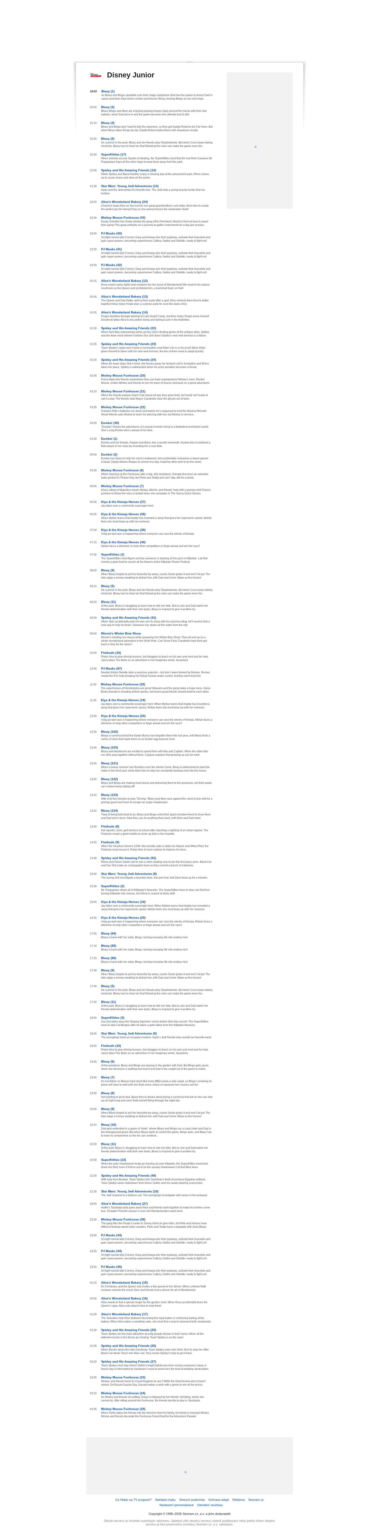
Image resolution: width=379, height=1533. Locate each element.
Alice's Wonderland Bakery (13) (124, 296)
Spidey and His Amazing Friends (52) (128, 858)
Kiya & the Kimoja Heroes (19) (123, 700)
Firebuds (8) (110, 826)
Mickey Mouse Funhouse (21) (123, 391)
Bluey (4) (107, 123)
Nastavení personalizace (176, 1505)
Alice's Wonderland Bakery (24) (124, 202)
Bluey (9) (107, 570)
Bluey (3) (107, 107)
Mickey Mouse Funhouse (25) (123, 1409)
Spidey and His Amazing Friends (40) (128, 1175)
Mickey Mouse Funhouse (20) (123, 375)
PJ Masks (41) (111, 249)
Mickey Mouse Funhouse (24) (123, 1393)
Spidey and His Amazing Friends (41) (128, 617)
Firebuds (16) (111, 652)
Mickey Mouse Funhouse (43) (123, 217)
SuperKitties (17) (113, 154)
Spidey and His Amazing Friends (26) (128, 1345)
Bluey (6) (107, 1061)
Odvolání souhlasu (210, 1505)
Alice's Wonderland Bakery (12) (124, 280)
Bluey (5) (107, 138)
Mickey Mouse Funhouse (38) (123, 1219)
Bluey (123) (109, 795)
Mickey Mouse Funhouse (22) (123, 407)
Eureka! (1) (109, 438)
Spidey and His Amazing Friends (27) (128, 1361)
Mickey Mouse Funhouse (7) (122, 486)
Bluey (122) (109, 779)
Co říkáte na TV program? (133, 1499)
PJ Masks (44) (111, 1251)
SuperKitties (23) (113, 1159)
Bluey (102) (109, 731)
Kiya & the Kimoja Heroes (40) (123, 542)
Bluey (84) (108, 933)
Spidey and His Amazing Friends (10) (128, 170)
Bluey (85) (108, 945)
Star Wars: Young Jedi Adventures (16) (130, 1191)
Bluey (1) (108, 91)
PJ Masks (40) (111, 233)
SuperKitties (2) (112, 886)
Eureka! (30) (110, 423)
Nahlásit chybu (165, 1499)
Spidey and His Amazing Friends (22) (128, 328)
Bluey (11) (108, 602)
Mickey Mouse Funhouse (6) (122, 470)
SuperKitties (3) (112, 1017)
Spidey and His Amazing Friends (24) (128, 359)
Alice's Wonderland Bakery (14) (124, 312)
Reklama (238, 1499)
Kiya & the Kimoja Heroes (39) (123, 530)
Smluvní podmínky (192, 1499)
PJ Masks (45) (111, 1267)
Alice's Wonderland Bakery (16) (124, 1298)
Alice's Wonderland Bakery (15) (124, 1282)
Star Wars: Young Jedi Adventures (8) (129, 873)
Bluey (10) (108, 1124)
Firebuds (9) (110, 842)
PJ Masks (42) (111, 265)
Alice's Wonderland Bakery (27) (124, 1203)
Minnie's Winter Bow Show (121, 633)
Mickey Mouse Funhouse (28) (123, 684)
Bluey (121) (109, 763)
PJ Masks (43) (111, 1235)
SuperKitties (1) (112, 554)
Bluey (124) (109, 810)
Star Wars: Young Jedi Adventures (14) (130, 186)
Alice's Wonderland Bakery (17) (124, 1314)
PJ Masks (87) (111, 668)
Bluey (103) (109, 747)
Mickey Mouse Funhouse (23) (123, 1377)
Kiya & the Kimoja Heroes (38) (123, 514)
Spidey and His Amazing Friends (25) (128, 1330)
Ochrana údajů (218, 1499)
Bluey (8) (107, 1093)
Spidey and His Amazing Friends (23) (128, 344)
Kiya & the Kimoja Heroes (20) (123, 716)
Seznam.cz (256, 1499)
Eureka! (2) (109, 454)
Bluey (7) (107, 1077)
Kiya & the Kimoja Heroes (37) (123, 502)
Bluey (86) (108, 958)
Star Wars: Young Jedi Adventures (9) (129, 1033)
